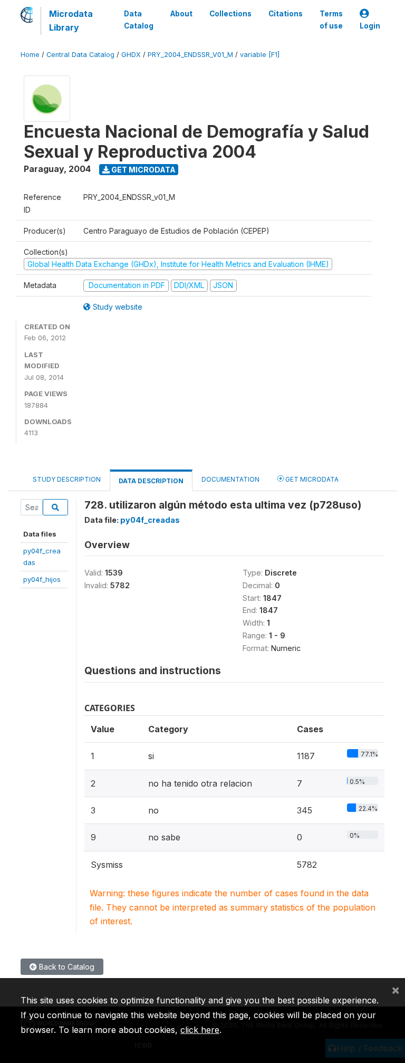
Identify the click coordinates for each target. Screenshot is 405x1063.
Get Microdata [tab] (311, 479)
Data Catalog (138, 19)
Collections (230, 13)
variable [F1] (259, 55)
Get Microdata (143, 169)
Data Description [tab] (151, 481)
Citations (285, 13)
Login (370, 26)
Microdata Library (71, 20)
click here (199, 1029)
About (181, 13)
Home (30, 55)
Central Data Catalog (80, 55)
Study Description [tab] (67, 479)
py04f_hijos (42, 579)
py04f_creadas (150, 519)
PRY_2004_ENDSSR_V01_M (190, 55)
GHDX (131, 55)
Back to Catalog (65, 966)
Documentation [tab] (230, 479)
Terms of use (331, 19)
